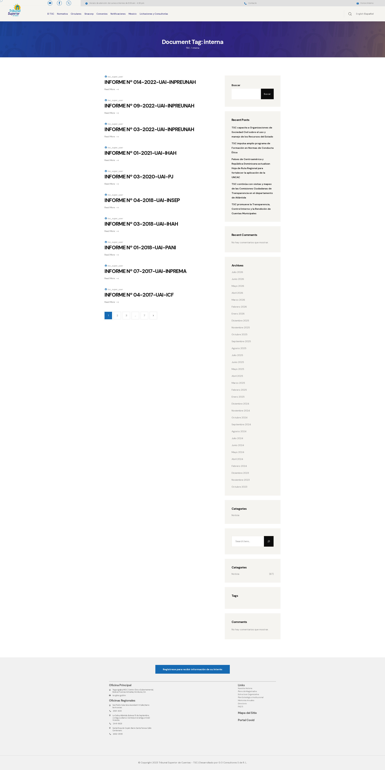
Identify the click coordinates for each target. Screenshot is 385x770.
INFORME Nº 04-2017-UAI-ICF (139, 294)
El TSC (50, 13)
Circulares (76, 13)
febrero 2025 (239, 389)
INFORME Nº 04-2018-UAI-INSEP (142, 200)
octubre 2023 (239, 486)
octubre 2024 (240, 417)
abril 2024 (237, 459)
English (360, 13)
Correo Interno (366, 3)
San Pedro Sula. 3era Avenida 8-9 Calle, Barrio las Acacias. (130, 706)
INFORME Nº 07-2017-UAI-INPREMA (145, 271)
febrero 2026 (239, 306)
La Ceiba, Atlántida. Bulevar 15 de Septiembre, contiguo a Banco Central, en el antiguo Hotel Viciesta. (131, 717)
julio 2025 (237, 355)
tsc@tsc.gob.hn (119, 695)
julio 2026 (237, 272)
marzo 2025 (238, 382)
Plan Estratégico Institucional (250, 697)
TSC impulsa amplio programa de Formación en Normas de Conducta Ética (253, 148)
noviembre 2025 (241, 327)
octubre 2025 (239, 334)
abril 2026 (237, 292)
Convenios (101, 13)
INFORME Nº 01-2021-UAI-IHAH (140, 153)
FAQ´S (240, 706)
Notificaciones (118, 13)
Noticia (235, 515)
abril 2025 (237, 376)
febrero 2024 (239, 466)
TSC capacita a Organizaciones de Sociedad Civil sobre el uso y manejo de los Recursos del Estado (252, 132)
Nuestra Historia (245, 688)
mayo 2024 (238, 452)
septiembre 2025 (241, 341)
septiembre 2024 (241, 424)
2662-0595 (118, 734)
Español (369, 13)
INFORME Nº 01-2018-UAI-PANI (140, 247)
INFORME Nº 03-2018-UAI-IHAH (141, 224)
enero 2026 (238, 313)
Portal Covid (246, 720)
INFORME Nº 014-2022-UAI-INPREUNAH (150, 82)
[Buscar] (269, 541)
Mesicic (133, 13)
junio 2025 (238, 362)
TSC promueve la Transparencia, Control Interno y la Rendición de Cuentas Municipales (251, 209)
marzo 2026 (238, 299)
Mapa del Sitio (247, 713)
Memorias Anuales (246, 700)
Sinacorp (89, 13)
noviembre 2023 (241, 479)
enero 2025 (238, 396)
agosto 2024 (239, 431)
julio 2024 (237, 438)
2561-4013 (117, 711)
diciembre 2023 (240, 472)
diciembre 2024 (240, 403)
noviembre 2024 (241, 410)
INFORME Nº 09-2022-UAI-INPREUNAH (149, 105)
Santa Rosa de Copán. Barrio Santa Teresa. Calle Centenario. (131, 729)
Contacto (252, 3)
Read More (110, 89)
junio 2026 (238, 279)
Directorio (242, 703)
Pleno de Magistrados (247, 691)
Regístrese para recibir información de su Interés (192, 669)
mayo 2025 (238, 369)
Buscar (236, 85)
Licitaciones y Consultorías (154, 13)
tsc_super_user (115, 76)
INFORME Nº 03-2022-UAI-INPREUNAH (149, 129)
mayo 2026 (238, 286)
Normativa (62, 13)
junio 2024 (238, 445)
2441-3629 (117, 723)
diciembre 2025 (240, 320)
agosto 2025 (239, 348)
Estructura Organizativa (248, 694)
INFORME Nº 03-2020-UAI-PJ (139, 176)
